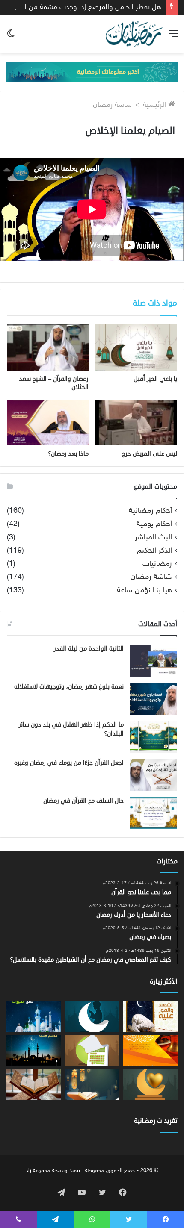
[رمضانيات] (134, 34)
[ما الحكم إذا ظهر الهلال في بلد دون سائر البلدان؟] (153, 737)
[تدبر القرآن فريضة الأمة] (33, 1084)
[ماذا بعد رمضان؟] (48, 422)
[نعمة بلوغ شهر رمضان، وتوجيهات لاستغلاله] (153, 699)
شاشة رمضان (112, 105)
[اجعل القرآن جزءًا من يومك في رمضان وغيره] (153, 775)
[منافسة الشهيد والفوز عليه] (150, 1016)
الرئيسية (155, 105)
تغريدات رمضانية (156, 1120)
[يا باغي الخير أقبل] (136, 347)
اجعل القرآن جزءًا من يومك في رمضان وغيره (69, 763)
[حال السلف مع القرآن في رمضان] (153, 813)
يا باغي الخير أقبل (155, 379)
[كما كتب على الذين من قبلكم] (150, 1050)
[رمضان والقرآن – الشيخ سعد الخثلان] (48, 347)
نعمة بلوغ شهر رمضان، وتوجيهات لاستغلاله (69, 687)
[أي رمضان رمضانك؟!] (150, 1084)
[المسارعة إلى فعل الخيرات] (33, 1016)
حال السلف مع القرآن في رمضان (83, 801)
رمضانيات (157, 564)
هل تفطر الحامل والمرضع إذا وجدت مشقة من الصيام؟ (82, 7)
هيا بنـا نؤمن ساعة (144, 590)
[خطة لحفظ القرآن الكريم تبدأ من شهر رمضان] (92, 1050)
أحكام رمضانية (150, 511)
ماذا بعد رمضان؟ (68, 454)
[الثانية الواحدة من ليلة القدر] (153, 661)
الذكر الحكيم (154, 551)
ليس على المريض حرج (149, 454)
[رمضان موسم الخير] (33, 1050)
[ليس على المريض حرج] (136, 423)
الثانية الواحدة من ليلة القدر (89, 649)
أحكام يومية (154, 524)
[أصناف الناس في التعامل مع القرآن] (92, 1084)
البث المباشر (153, 537)
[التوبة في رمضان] (92, 1016)
